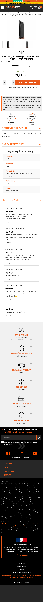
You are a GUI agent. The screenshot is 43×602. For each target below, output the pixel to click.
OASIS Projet (16, 582)
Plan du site (21, 563)
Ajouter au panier (27, 82)
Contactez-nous (22, 555)
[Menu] (3, 7)
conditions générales (19, 442)
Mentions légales (21, 566)
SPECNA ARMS (34, 3)
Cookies (21, 569)
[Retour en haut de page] (40, 359)
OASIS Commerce (25, 582)
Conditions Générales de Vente (21, 572)
